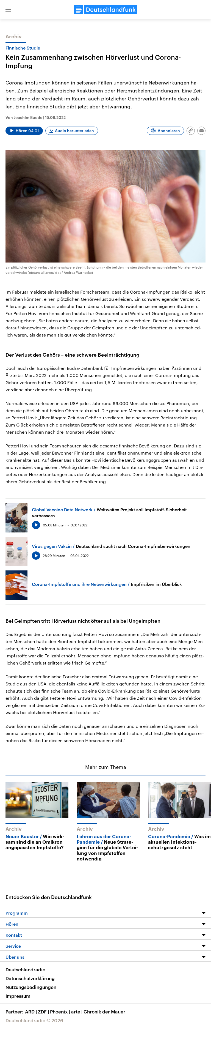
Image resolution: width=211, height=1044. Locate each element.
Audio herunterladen (74, 130)
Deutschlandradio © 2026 (34, 1020)
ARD (31, 1011)
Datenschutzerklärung (30, 978)
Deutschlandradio (25, 969)
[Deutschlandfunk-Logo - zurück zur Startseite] (105, 9)
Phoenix (60, 1011)
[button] (8, 9)
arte (76, 1011)
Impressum (17, 996)
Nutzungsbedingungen (30, 987)
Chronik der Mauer (104, 1011)
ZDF (43, 1011)
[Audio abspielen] (36, 525)
